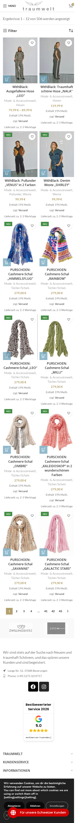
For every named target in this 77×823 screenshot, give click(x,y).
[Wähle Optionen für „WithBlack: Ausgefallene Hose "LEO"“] (7, 79)
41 (45, 611)
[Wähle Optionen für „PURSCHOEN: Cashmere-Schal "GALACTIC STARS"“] (43, 552)
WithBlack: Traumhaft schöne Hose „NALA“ (56, 89)
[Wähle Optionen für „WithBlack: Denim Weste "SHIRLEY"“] (43, 173)
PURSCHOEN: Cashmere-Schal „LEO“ (20, 365)
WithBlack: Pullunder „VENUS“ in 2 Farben (20, 182)
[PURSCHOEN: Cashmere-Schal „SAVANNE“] (20, 533)
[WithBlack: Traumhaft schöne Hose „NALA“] (56, 60)
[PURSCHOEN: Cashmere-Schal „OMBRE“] (20, 430)
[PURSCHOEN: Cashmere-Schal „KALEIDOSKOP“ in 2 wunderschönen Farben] (56, 430)
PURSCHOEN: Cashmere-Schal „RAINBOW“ (57, 274)
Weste (27, 194)
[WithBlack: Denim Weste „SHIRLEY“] (56, 154)
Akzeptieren (14, 805)
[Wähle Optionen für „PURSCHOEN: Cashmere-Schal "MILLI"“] (43, 356)
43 (60, 611)
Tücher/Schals (20, 288)
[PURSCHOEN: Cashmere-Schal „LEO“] (20, 337)
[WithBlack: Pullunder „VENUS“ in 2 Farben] (20, 154)
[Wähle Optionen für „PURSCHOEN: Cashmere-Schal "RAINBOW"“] (43, 262)
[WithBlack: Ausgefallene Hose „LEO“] (20, 60)
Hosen (20, 105)
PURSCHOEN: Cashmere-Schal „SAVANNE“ (20, 564)
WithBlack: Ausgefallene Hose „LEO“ (20, 91)
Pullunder (15, 194)
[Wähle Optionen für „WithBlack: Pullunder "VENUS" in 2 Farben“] (7, 173)
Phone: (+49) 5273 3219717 (25, 676)
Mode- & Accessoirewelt (20, 100)
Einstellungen (57, 805)
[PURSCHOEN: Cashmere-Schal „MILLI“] (56, 337)
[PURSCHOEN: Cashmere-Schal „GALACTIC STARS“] (56, 533)
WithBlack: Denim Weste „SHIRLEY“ (57, 182)
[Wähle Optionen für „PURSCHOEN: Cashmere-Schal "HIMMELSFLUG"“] (7, 262)
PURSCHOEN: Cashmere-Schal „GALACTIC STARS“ (57, 564)
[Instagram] (44, 687)
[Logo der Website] (38, 5)
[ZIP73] (56, 628)
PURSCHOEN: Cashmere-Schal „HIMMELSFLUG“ (20, 274)
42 (53, 611)
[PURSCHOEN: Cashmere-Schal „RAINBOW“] (56, 243)
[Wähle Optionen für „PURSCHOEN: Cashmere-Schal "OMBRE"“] (7, 450)
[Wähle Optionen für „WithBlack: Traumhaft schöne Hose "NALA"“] (43, 79)
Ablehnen (35, 805)
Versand (23, 121)
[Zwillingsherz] (20, 628)
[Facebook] (33, 687)
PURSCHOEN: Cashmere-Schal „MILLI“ (57, 367)
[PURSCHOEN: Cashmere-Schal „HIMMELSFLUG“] (20, 243)
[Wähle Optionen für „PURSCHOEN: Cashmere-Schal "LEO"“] (7, 356)
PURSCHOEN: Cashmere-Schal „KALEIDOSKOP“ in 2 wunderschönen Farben (56, 466)
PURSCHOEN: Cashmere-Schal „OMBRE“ (20, 461)
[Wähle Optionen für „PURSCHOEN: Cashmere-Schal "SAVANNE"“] (7, 552)
